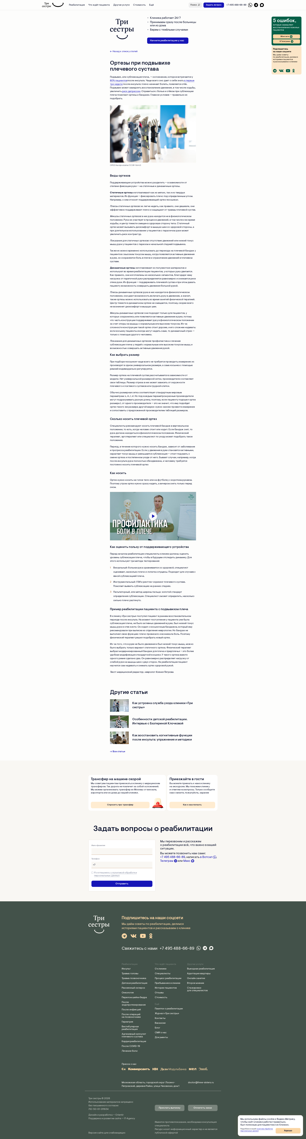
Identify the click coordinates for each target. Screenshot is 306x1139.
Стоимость (139, 5)
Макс (187, 861)
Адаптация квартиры (199, 973)
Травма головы (130, 973)
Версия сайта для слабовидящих (106, 1133)
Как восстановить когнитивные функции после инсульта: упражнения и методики (162, 737)
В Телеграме (285, 41)
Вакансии (160, 1023)
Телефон (95, 859)
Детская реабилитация (134, 983)
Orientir (119, 1115)
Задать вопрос (214, 5)
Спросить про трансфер (120, 805)
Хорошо (288, 1131)
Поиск (193, 5)
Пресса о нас (129, 1064)
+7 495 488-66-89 (172, 857)
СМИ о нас (161, 1032)
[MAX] (262, 5)
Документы (161, 1037)
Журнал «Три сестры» (167, 1013)
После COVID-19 (131, 1046)
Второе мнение (195, 983)
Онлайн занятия (196, 978)
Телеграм (167, 861)
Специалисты (162, 973)
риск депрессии (131, 91)
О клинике (160, 969)
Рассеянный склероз (133, 988)
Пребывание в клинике (167, 983)
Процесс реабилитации (168, 978)
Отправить (121, 884)
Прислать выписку (169, 1108)
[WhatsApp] (250, 5)
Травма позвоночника (134, 978)
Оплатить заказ (203, 1108)
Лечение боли (129, 1051)
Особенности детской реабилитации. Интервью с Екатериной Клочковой (159, 721)
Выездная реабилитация (201, 969)
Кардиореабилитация (134, 1041)
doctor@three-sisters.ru (201, 1082)
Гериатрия (127, 1022)
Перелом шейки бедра (134, 997)
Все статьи (119, 751)
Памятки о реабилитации (169, 1009)
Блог (157, 1028)
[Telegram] (256, 5)
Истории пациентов (166, 988)
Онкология (128, 993)
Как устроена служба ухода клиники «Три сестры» (162, 705)
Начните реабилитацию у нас (167, 40)
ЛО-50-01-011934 (98, 1109)
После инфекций (131, 1010)
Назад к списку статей (125, 51)
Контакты (160, 1018)
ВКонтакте (285, 36)
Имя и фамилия (98, 845)
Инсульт (126, 969)
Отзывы (159, 993)
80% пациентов (118, 80)
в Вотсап (206, 857)
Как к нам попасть (192, 805)
